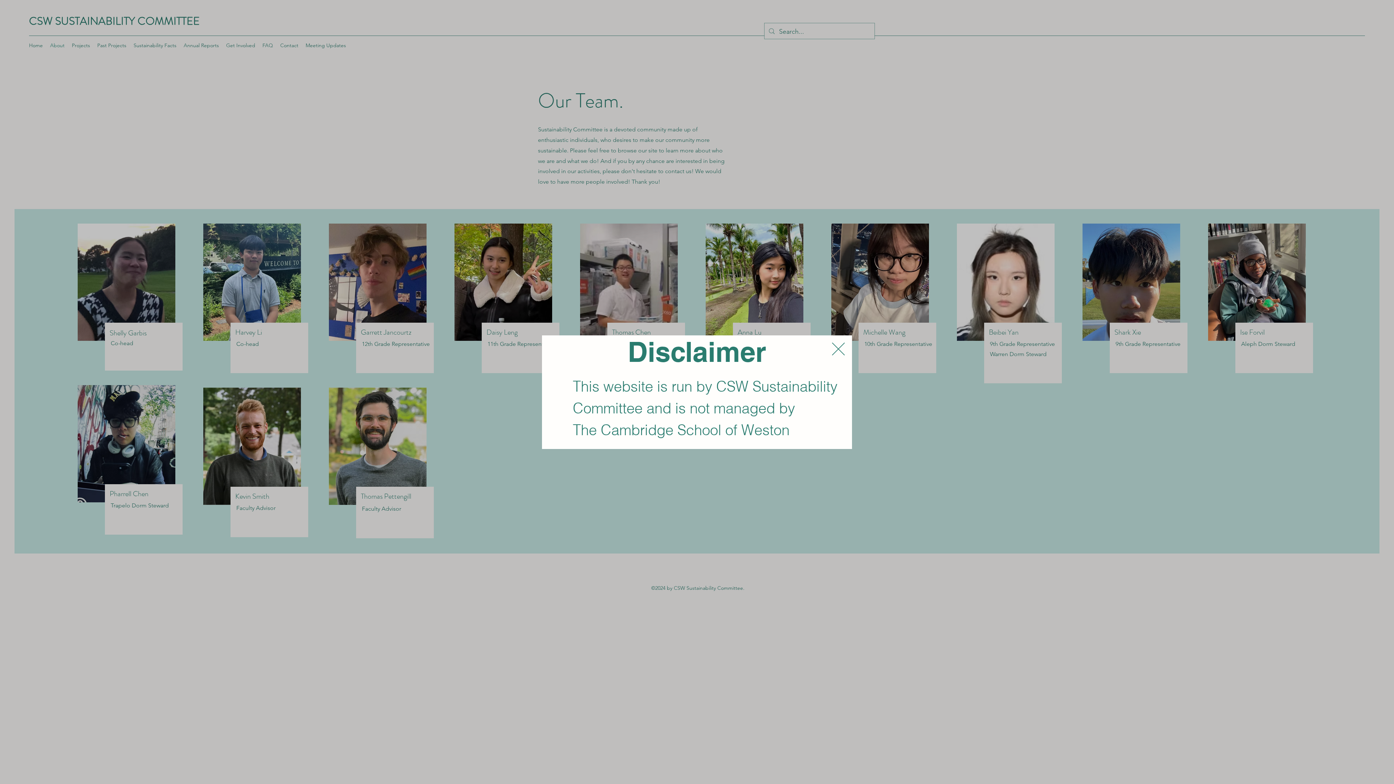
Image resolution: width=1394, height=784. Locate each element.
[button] (838, 349)
